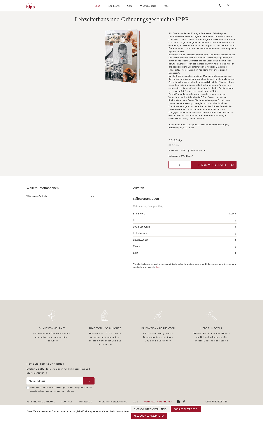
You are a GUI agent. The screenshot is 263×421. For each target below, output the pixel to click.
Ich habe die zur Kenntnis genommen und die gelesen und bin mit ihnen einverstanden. (61, 389)
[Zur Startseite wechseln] (43, 5)
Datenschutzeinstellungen (150, 409)
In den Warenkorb (212, 165)
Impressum (86, 402)
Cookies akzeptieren (186, 409)
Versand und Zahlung (40, 402)
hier (158, 267)
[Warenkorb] (234, 3)
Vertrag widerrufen (158, 402)
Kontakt (66, 402)
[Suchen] (221, 5)
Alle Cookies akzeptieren (149, 416)
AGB (35, 391)
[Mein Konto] (228, 5)
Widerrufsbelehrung (113, 402)
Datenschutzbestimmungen (54, 388)
